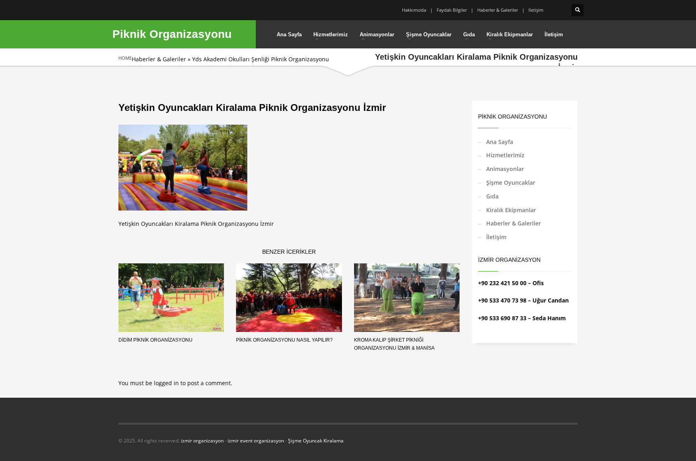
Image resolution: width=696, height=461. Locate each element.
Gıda (492, 196)
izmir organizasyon (202, 440)
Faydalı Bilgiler (452, 10)
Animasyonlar (505, 169)
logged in (167, 383)
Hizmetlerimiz (505, 155)
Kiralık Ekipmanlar (511, 210)
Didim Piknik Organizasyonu (155, 340)
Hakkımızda (414, 10)
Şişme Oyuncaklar (510, 182)
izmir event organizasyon (256, 440)
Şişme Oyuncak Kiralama (316, 440)
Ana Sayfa (499, 142)
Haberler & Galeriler (497, 10)
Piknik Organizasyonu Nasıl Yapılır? (284, 340)
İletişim (535, 10)
